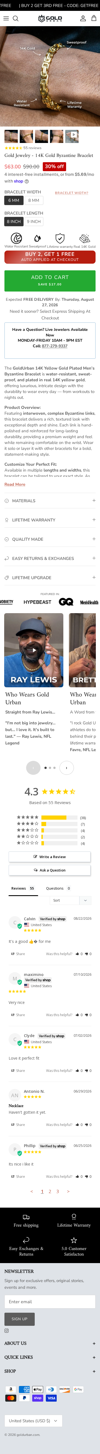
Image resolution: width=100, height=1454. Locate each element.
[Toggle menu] (6, 18)
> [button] (68, 1191)
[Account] (82, 18)
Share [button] (20, 953)
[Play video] (33, 650)
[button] (79, 953)
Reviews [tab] (18, 888)
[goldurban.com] (50, 18)
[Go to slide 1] (45, 768)
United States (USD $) (29, 1421)
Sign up (20, 1319)
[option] (50, 76)
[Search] (18, 18)
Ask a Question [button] (53, 870)
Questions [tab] (55, 888)
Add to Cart (50, 280)
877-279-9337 (55, 346)
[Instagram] (6, 1331)
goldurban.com (28, 1435)
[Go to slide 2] (50, 768)
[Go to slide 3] (54, 768)
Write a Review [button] (52, 856)
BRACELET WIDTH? (71, 193)
